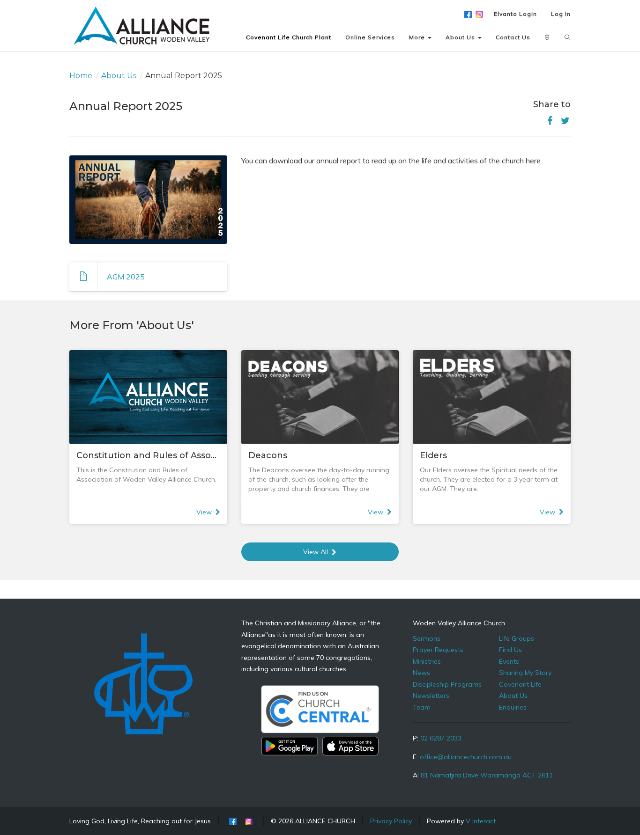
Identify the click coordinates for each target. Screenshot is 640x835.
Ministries (427, 661)
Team (422, 707)
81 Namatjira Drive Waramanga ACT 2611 (487, 775)
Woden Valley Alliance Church (459, 623)
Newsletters (431, 695)
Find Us (510, 649)
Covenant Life (520, 684)
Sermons (426, 638)
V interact (481, 821)
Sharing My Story (525, 672)
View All (315, 552)
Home (80, 75)
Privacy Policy (391, 821)
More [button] (418, 37)
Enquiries (513, 707)
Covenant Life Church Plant (288, 37)
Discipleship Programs (447, 684)
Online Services (370, 37)
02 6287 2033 (440, 738)
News (421, 672)
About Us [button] (461, 37)
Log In (561, 13)
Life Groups (516, 638)
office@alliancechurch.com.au (466, 757)
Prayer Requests (438, 649)
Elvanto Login (515, 13)
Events (509, 661)
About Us (118, 75)
